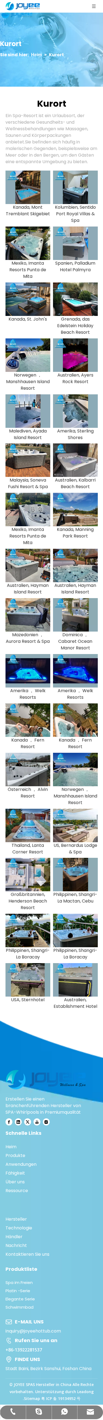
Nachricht (16, 1245)
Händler (14, 1237)
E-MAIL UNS (29, 1321)
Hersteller (16, 1219)
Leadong (85, 1391)
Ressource (16, 1190)
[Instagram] (46, 1122)
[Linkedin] (18, 1122)
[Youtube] (37, 1122)
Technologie (18, 1228)
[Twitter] (27, 1122)
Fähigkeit (15, 1173)
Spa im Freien (19, 1282)
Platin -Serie (17, 1291)
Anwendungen (21, 1164)
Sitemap (32, 1398)
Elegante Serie (20, 1299)
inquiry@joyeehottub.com (33, 1331)
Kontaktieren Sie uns (27, 1254)
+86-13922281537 (23, 1350)
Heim (10, 1147)
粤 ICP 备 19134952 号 (60, 1398)
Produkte (15, 1155)
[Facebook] (8, 1122)
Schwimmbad (19, 1307)
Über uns (15, 1182)
